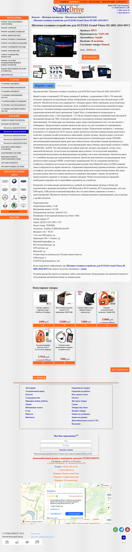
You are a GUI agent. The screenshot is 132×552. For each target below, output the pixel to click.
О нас (28, 411)
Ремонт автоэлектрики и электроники (11, 23)
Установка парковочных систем (12, 96)
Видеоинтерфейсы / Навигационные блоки (11, 158)
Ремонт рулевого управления (13, 39)
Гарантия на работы (81, 391)
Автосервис (14, 18)
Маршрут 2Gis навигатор (66, 480)
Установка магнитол (10, 91)
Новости (29, 414)
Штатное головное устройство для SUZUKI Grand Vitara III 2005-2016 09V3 (71, 20)
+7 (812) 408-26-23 (123, 13)
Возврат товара (79, 411)
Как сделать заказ (80, 394)
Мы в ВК (14, 217)
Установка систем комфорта (13, 105)
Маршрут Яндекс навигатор (66, 473)
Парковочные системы (11, 153)
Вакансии (76, 424)
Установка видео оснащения (13, 101)
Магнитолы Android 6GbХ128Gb (15, 139)
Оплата (75, 398)
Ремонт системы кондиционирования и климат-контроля (11, 63)
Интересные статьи (34, 407)
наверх (124, 542)
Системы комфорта (9, 163)
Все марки (13, 211)
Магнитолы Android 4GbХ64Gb (15, 135)
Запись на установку (81, 414)
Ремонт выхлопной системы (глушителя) (13, 70)
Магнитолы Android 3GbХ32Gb (15, 131)
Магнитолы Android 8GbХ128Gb (15, 143)
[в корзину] (43, 325)
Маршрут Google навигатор (66, 477)
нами (83, 269)
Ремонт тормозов (8, 28)
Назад (40, 377)
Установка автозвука (10, 84)
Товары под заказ (80, 407)
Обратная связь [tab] (64, 85)
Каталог (14, 116)
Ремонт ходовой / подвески (13, 31)
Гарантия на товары (81, 388)
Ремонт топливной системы (13, 47)
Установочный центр (34, 391)
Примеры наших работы (36, 401)
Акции (28, 404)
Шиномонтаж (7, 75)
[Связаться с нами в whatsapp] (115, 529)
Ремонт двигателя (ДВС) (11, 35)
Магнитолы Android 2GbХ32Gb (15, 128)
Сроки (75, 404)
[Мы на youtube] (127, 529)
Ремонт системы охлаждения (14, 43)
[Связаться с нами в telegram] (121, 529)
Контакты (30, 417)
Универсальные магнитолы (13, 120)
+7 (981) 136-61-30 (123, 10)
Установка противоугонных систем (13, 110)
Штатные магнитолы (10, 124)
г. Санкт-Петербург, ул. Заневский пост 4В (66, 463)
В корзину (91, 57)
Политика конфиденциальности (42, 537)
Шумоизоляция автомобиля (13, 87)
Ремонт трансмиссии (10, 51)
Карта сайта (35, 533)
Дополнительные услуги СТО (85, 420)
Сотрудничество (32, 398)
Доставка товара (79, 401)
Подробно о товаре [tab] (44, 85)
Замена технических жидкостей (10, 56)
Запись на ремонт (79, 417)
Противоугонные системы (12, 166)
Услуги (14, 80)
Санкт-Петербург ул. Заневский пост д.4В (120, 6)
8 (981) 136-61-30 (70, 467)
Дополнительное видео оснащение (11, 148)
